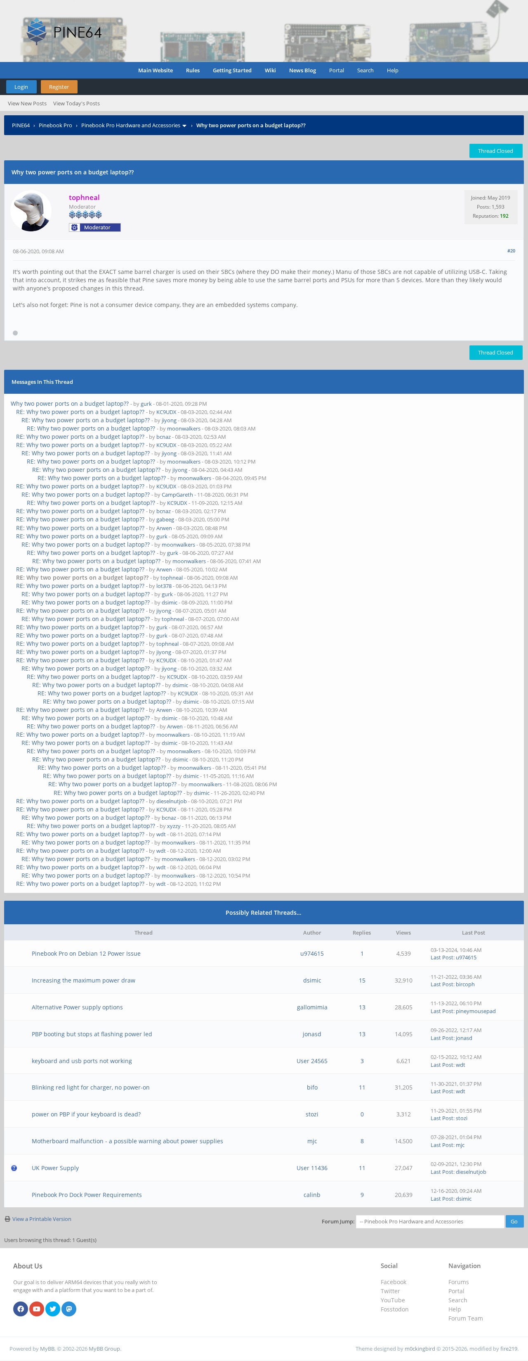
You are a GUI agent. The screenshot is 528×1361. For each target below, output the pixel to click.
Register (59, 86)
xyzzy (174, 826)
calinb (312, 1195)
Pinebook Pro (55, 125)
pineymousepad (476, 1011)
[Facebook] (20, 1309)
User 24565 (312, 1061)
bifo (312, 1087)
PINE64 (21, 125)
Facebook (393, 1282)
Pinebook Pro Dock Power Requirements (87, 1195)
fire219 (508, 1348)
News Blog (302, 70)
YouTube (393, 1300)
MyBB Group (104, 1348)
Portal (336, 70)
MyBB (47, 1348)
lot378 (164, 586)
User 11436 (312, 1168)
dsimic (169, 602)
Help (392, 70)
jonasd (312, 1034)
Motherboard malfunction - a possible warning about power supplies (127, 1141)
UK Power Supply (55, 1168)
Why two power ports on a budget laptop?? (70, 403)
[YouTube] (36, 1309)
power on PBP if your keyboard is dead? (86, 1114)
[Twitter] (52, 1309)
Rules (193, 70)
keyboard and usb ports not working (82, 1061)
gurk (146, 403)
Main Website (155, 70)
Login (21, 86)
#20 (511, 250)
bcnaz (163, 436)
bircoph (465, 984)
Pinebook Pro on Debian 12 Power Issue (86, 953)
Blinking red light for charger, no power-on (91, 1087)
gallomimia (312, 1007)
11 (362, 1087)
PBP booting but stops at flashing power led (92, 1034)
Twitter (390, 1291)
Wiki (270, 70)
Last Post (442, 957)
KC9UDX (166, 412)
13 (362, 1007)
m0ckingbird (420, 1348)
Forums (458, 1282)
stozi (312, 1114)
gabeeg (165, 519)
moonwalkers (183, 428)
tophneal (171, 577)
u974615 (312, 953)
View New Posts (27, 103)
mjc (312, 1141)
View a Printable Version (41, 1219)
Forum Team (465, 1318)
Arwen (164, 528)
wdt (161, 834)
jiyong (169, 420)
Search (365, 70)
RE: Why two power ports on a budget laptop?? (80, 412)
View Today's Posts (76, 103)
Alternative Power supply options (77, 1007)
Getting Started (232, 70)
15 (362, 980)
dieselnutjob (171, 801)
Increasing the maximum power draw (83, 980)
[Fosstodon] (68, 1309)
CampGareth (177, 494)
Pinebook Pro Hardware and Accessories (130, 125)
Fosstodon (395, 1309)
